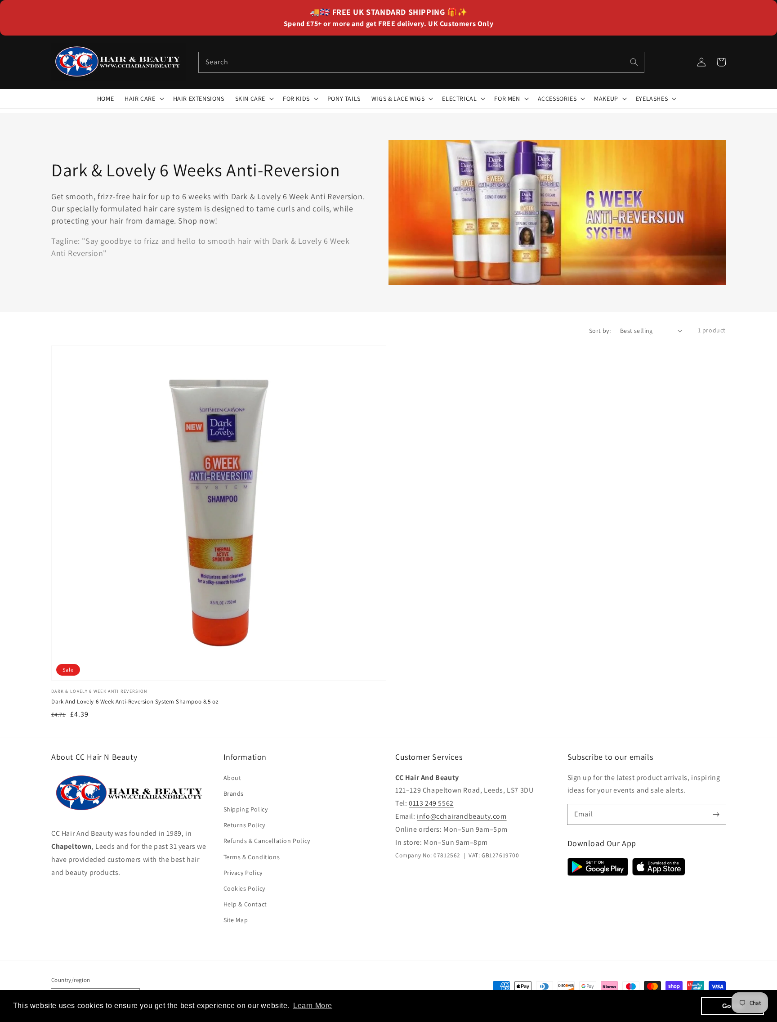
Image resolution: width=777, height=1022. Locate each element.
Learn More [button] (312, 1005)
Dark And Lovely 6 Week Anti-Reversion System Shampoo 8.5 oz (134, 701)
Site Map (235, 920)
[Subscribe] (716, 814)
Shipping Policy (245, 809)
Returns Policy (244, 825)
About (232, 778)
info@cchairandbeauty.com (461, 816)
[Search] (634, 62)
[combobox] (421, 62)
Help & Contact (245, 904)
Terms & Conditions (251, 857)
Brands (233, 793)
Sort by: (600, 331)
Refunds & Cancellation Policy (266, 841)
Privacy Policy (243, 873)
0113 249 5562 (431, 803)
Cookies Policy (244, 888)
